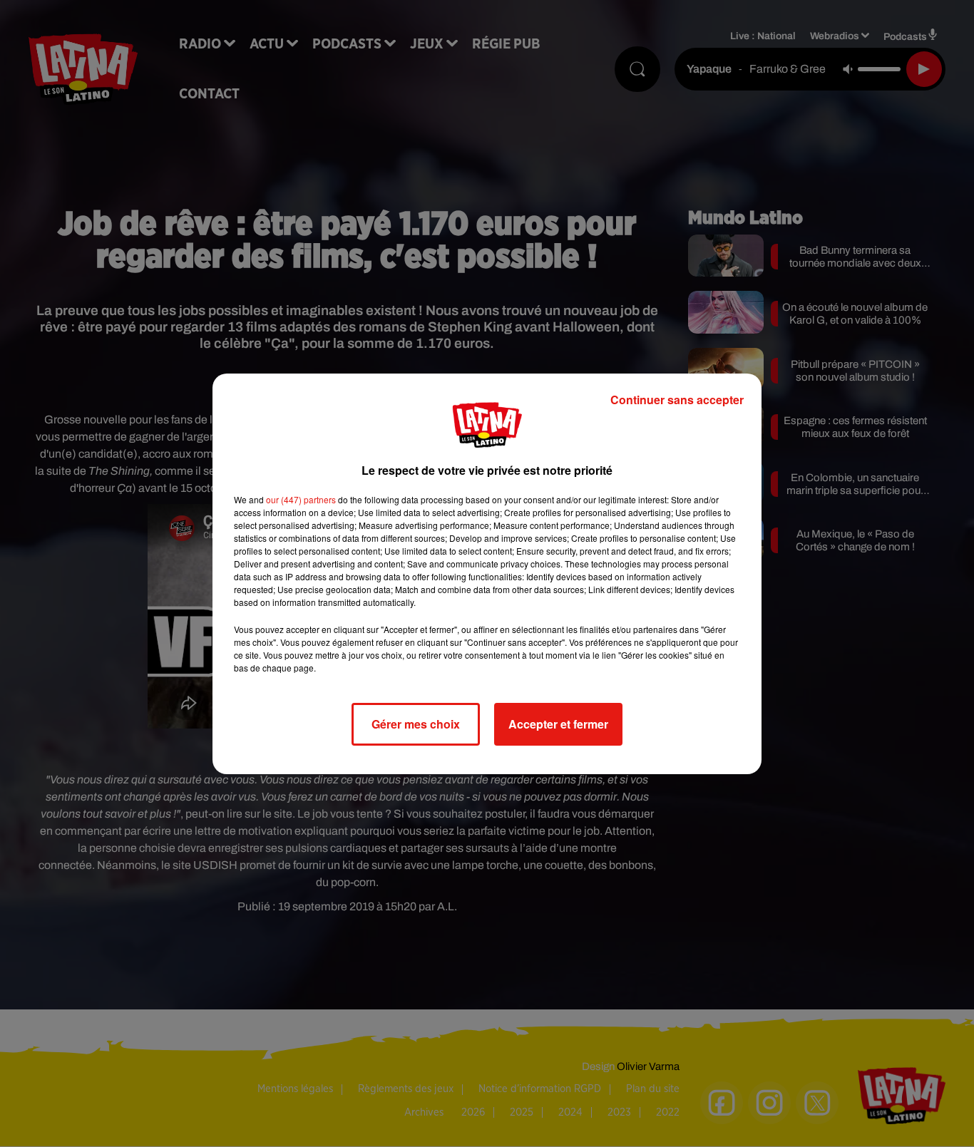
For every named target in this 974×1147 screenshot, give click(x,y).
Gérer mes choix (415, 724)
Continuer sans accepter (677, 399)
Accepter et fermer (558, 724)
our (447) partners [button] (301, 499)
